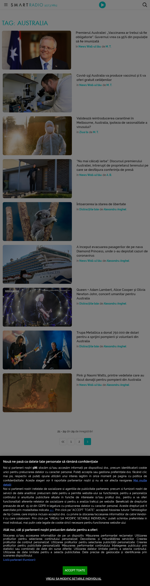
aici (52, 510)
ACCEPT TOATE (75, 570)
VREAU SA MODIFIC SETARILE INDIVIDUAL (73, 579)
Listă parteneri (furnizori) (19, 560)
